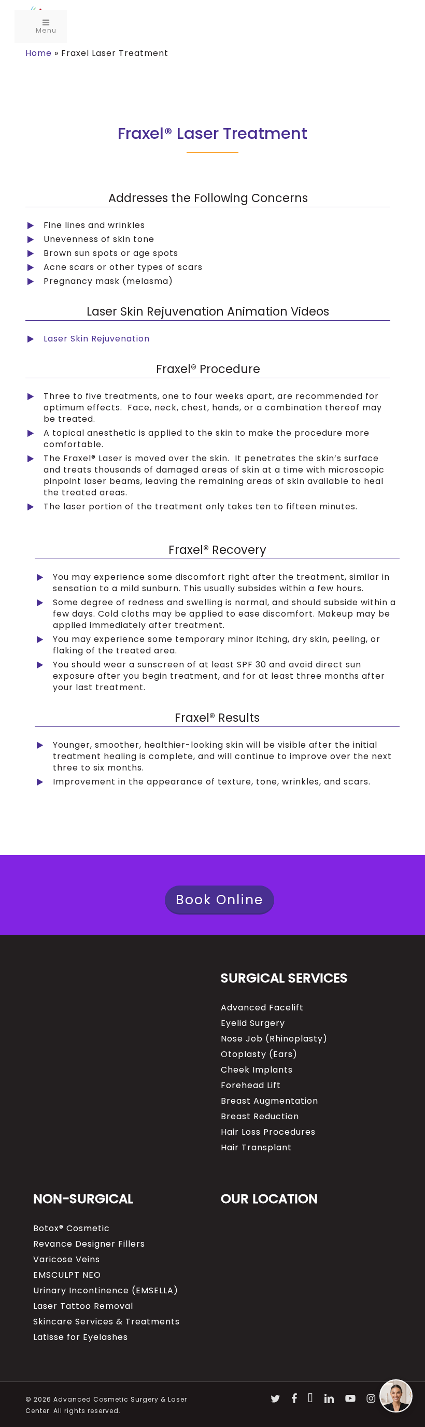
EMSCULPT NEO (67, 1275)
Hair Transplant (256, 1147)
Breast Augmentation (269, 1101)
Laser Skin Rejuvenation (97, 339)
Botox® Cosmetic (71, 1228)
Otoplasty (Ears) (259, 1054)
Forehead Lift (251, 1085)
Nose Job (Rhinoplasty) (274, 1039)
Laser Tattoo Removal (83, 1306)
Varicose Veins (66, 1259)
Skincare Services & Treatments (106, 1322)
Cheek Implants (257, 1070)
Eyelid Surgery (253, 1023)
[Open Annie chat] (396, 1395)
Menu (46, 30)
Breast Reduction (260, 1116)
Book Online (219, 900)
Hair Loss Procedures (268, 1132)
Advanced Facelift (262, 1008)
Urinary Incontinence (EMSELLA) (105, 1290)
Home (38, 53)
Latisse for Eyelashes (80, 1337)
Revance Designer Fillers (89, 1244)
